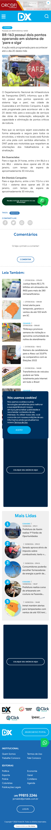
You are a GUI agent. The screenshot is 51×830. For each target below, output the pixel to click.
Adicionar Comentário (28, 260)
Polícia (5, 779)
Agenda (31, 783)
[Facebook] (5, 222)
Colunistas (7, 783)
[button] (3, 16)
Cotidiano (32, 779)
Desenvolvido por (25, 826)
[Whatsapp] (21, 222)
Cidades (7, 28)
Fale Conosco (34, 758)
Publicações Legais (11, 787)
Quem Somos (9, 754)
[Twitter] (13, 222)
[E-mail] (30, 222)
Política (5, 771)
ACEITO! (19, 430)
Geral (30, 775)
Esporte (6, 775)
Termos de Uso (34, 754)
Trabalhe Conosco (11, 758)
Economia (32, 771)
